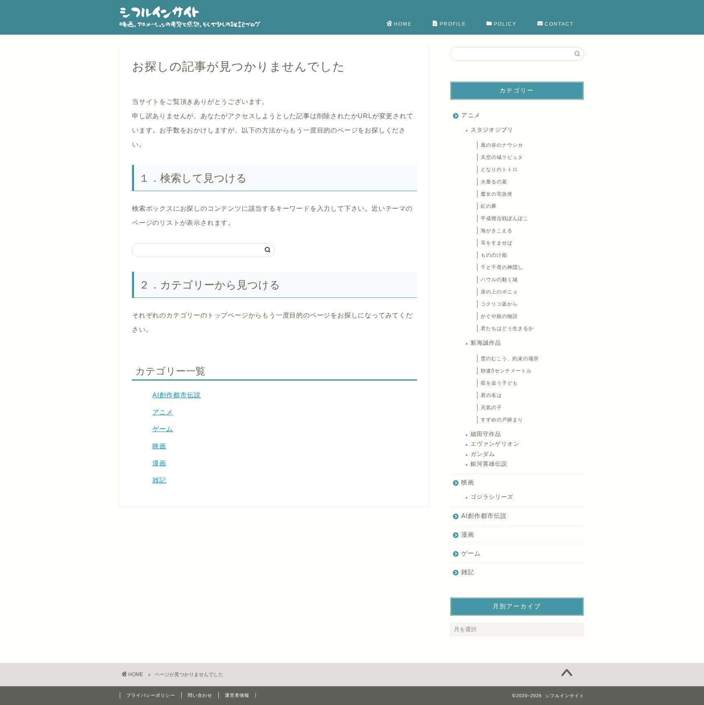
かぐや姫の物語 (499, 316)
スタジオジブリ (492, 130)
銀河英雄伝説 (489, 464)
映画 (159, 446)
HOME (403, 24)
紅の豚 (489, 206)
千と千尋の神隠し (502, 267)
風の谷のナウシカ (502, 145)
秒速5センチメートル (506, 371)
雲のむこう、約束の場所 (510, 358)
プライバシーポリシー (150, 695)
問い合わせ (200, 695)
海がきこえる (497, 231)
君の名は (491, 395)
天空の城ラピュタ (502, 157)
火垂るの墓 (494, 182)
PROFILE (453, 24)
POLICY (505, 24)
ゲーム (162, 428)
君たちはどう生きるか (507, 328)
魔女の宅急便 (497, 194)
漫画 (159, 463)
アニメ (162, 412)
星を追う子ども (499, 383)
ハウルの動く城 (499, 279)
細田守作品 (486, 434)
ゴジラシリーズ (492, 497)
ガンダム (483, 454)
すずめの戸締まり (502, 420)
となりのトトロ (499, 169)
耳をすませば (497, 243)
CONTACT (559, 24)
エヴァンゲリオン (495, 444)
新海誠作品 (486, 343)
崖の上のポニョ (499, 292)
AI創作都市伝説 (176, 395)
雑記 (159, 480)
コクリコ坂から (499, 304)
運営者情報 (237, 695)
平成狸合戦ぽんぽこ (504, 218)
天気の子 (491, 407)
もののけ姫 (494, 255)
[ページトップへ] (566, 674)
